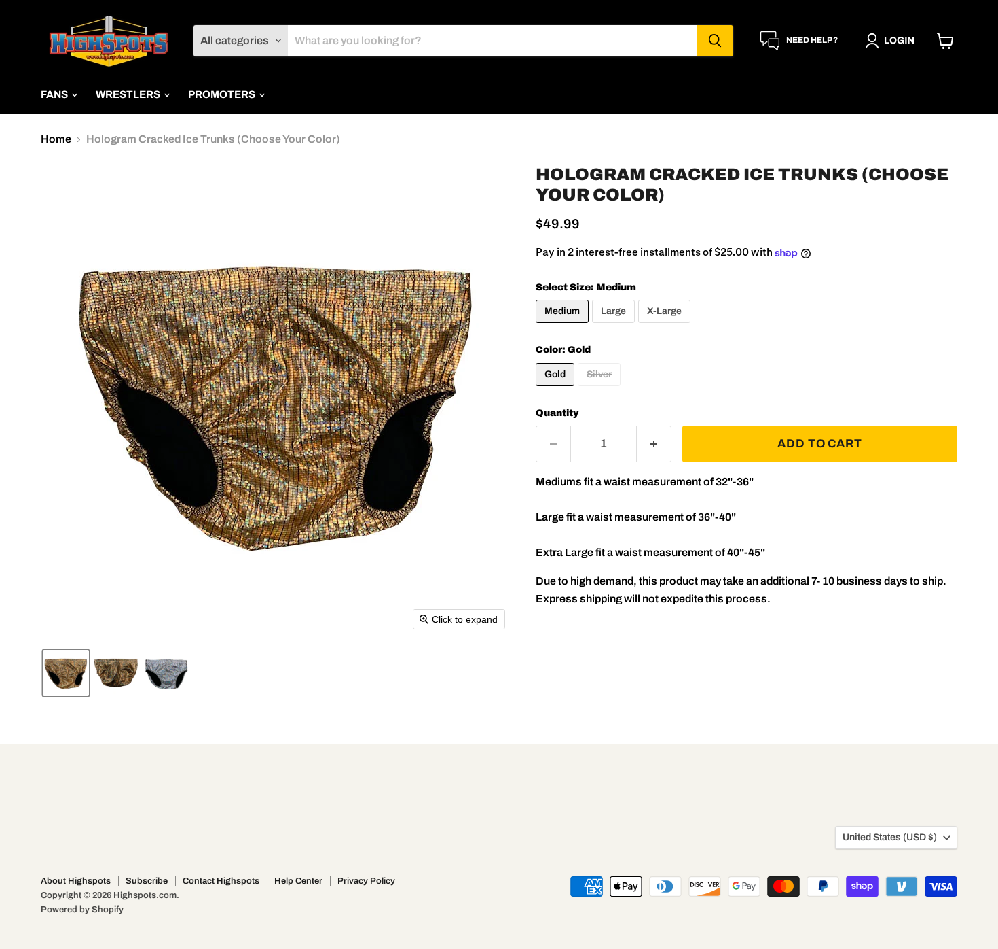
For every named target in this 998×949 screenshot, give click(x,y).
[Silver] (601, 389)
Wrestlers (129, 94)
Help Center (298, 881)
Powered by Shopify (82, 909)
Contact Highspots (221, 881)
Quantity (557, 413)
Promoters (222, 94)
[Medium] (564, 326)
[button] (892, 41)
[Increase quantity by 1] (654, 444)
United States (890, 837)
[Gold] (557, 389)
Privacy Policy (366, 881)
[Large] (615, 326)
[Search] (715, 40)
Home (56, 139)
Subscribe (147, 881)
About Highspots (76, 881)
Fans (55, 94)
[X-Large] (666, 326)
